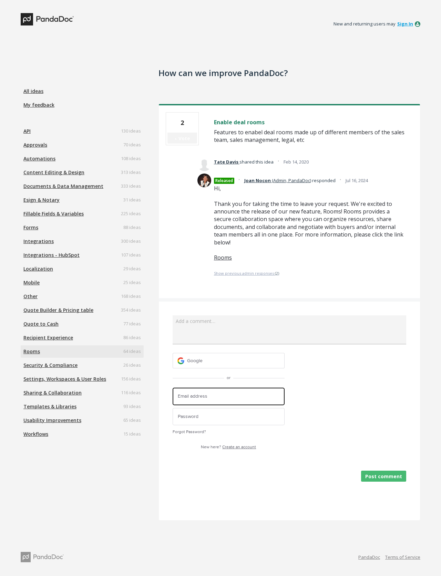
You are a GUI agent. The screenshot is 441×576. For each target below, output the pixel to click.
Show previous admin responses (246, 273)
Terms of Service (402, 557)
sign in (405, 24)
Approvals (35, 145)
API (27, 131)
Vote (184, 138)
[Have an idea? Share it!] (47, 19)
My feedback (38, 105)
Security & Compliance (50, 365)
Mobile (31, 282)
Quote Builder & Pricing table (58, 310)
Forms (30, 227)
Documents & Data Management (63, 186)
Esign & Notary (41, 200)
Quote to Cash (41, 324)
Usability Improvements (52, 420)
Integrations (38, 241)
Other (30, 296)
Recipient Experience (48, 337)
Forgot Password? (189, 431)
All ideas (33, 91)
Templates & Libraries (49, 406)
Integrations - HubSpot (51, 255)
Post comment (383, 476)
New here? (228, 447)
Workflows (35, 434)
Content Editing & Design (53, 172)
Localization (38, 268)
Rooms (31, 351)
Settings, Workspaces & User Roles (64, 379)
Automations (39, 158)
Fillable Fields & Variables (53, 213)
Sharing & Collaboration (52, 392)
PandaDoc (369, 557)
